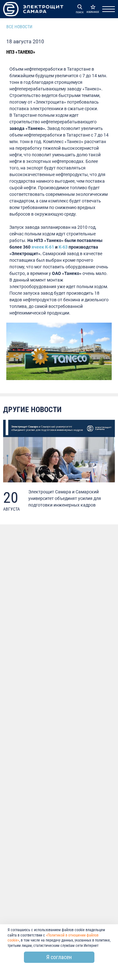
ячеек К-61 (42, 247)
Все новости (19, 26)
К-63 (63, 247)
